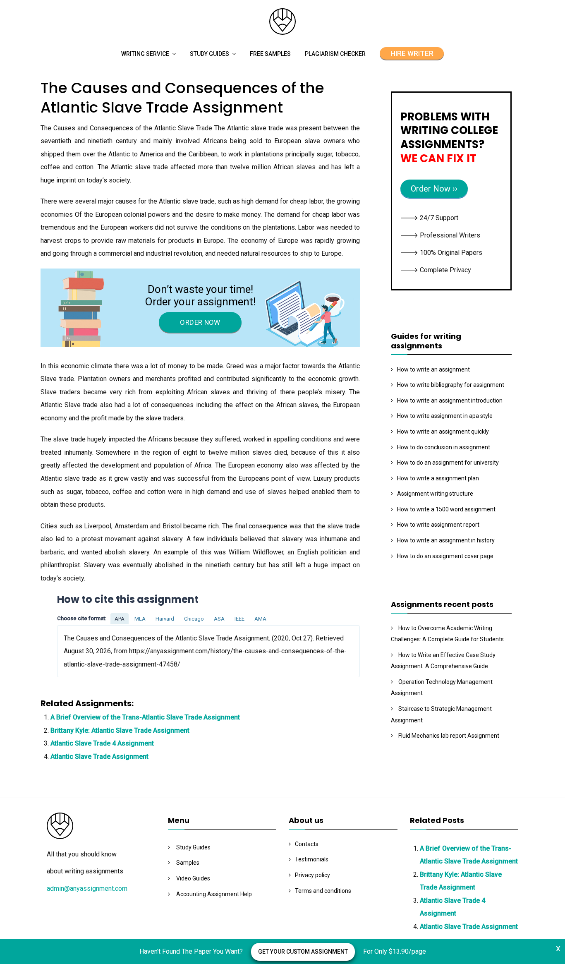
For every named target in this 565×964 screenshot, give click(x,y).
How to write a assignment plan (438, 478)
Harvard (165, 619)
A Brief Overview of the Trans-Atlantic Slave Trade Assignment (145, 717)
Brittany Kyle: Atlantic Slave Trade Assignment (119, 730)
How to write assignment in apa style (445, 415)
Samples (187, 862)
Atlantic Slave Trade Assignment (99, 756)
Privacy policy (312, 875)
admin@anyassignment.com (87, 888)
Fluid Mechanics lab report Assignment (448, 735)
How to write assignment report (438, 524)
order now (200, 322)
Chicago (194, 619)
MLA (140, 619)
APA (119, 619)
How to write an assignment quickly (443, 431)
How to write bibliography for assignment (450, 384)
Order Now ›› (434, 189)
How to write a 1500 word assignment (446, 509)
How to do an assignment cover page (445, 556)
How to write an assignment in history (446, 540)
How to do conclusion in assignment (443, 447)
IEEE (239, 619)
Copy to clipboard (88, 651)
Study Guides (209, 53)
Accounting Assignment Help (214, 894)
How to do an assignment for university (448, 462)
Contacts (306, 844)
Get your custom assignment (303, 951)
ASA (219, 619)
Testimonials (311, 859)
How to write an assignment (433, 369)
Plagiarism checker (335, 53)
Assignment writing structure (435, 493)
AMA (260, 619)
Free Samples (270, 53)
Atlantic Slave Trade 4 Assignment (102, 743)
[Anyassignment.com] (282, 32)
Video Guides (193, 878)
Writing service (145, 53)
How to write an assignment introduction (450, 400)
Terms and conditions (323, 890)
